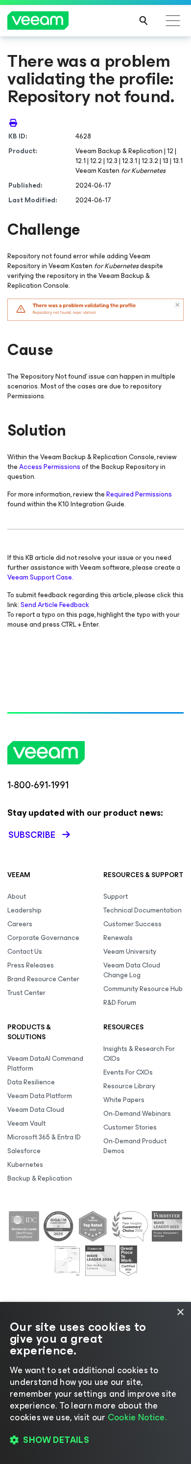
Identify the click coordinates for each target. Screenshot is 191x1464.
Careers (19, 924)
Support (115, 896)
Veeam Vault (26, 1123)
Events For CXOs (128, 1072)
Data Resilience (31, 1082)
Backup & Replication (39, 1178)
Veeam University (129, 951)
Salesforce (24, 1151)
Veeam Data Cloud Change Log (131, 970)
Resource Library (129, 1086)
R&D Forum (119, 1002)
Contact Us (24, 951)
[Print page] (13, 123)
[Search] (143, 20)
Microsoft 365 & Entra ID (44, 1137)
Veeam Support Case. (40, 577)
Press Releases (30, 965)
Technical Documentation (142, 910)
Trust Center (26, 992)
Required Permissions (139, 494)
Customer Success (132, 924)
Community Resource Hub (143, 988)
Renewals (118, 937)
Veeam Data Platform (39, 1096)
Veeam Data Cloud (35, 1109)
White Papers (123, 1099)
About (16, 896)
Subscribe (31, 835)
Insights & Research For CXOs (139, 1053)
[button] (95, 1440)
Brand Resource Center (43, 979)
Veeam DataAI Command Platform (45, 1063)
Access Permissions (49, 466)
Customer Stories (130, 1127)
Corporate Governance (43, 937)
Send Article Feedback (55, 604)
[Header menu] (173, 20)
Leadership (24, 910)
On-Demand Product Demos (135, 1146)
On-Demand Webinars (137, 1113)
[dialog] (95, 1383)
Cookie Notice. (137, 1417)
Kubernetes (25, 1164)
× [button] (180, 1312)
